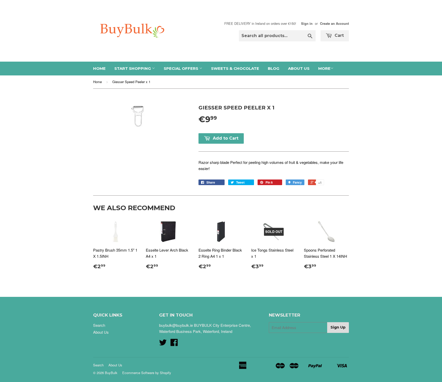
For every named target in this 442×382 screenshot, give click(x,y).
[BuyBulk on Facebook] (174, 343)
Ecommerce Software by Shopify (146, 372)
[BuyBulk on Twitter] (163, 343)
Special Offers (181, 68)
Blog (273, 68)
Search (99, 325)
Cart (338, 35)
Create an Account (334, 23)
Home (99, 68)
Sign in (307, 23)
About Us (299, 68)
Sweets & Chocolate (235, 68)
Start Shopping (133, 68)
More (324, 68)
